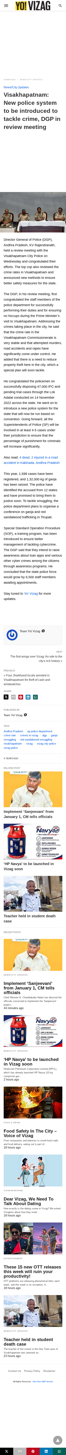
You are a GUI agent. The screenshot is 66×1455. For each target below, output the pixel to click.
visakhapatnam (13, 743)
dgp (44, 735)
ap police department (39, 731)
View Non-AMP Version (42, 1381)
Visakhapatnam (13, 1191)
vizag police (11, 747)
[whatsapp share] (35, 697)
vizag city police (46, 743)
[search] (60, 5)
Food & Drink (12, 1123)
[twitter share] (6, 697)
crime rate (10, 735)
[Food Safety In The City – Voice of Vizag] (33, 1102)
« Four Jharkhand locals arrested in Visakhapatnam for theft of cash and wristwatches (27, 680)
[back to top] (57, 1440)
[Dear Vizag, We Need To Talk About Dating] (33, 1170)
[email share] (13, 697)
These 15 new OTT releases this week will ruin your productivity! (32, 1271)
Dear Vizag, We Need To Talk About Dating (29, 1201)
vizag (29, 743)
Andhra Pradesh (13, 731)
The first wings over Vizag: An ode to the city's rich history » (36, 658)
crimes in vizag (29, 735)
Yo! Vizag (31, 593)
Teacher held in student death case (28, 1342)
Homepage (10, 80)
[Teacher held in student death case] (33, 894)
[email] (19, 1451)
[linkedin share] (28, 697)
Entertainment (13, 1259)
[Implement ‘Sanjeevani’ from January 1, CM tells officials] (33, 789)
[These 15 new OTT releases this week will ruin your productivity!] (33, 1238)
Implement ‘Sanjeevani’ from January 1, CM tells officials (29, 988)
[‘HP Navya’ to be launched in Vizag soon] (33, 841)
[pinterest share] (20, 697)
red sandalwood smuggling (36, 739)
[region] (33, 42)
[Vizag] (32, 5)
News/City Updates (31, 80)
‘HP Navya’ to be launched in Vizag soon (31, 1061)
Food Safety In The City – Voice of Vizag (30, 1133)
